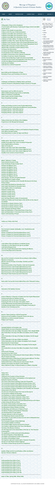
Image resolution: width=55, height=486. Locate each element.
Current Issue (30, 14)
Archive (49, 14)
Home (3, 14)
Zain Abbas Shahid (39, 483)
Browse (40, 14)
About (10, 14)
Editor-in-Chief (19, 14)
